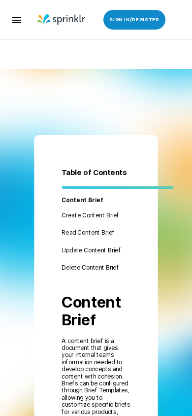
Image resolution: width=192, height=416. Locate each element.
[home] (58, 20)
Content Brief (82, 200)
